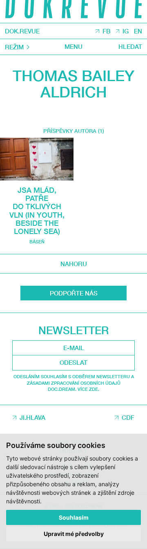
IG (125, 31)
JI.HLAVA (32, 417)
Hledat (130, 46)
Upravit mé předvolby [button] (74, 533)
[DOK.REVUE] (73, 11)
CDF (128, 417)
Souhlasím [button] (74, 517)
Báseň (37, 241)
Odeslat (73, 362)
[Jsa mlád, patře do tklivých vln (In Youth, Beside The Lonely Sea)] (37, 159)
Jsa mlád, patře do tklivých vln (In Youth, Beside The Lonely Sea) (37, 210)
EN (138, 31)
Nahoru (73, 263)
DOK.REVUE (22, 31)
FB (106, 31)
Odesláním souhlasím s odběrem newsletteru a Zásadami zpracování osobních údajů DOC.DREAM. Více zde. (73, 383)
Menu (73, 46)
